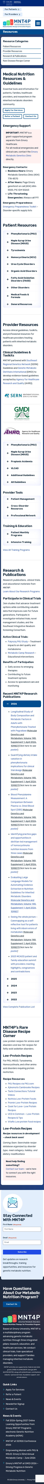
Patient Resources (12, 46)
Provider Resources (12, 51)
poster (14, 749)
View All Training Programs (16, 550)
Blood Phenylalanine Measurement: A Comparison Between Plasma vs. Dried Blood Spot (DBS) (22, 802)
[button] (38, 23)
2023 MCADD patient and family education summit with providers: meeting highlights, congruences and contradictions (24, 964)
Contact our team (15, 1169)
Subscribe (22, 1252)
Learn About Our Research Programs (21, 591)
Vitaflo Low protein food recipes (24, 1121)
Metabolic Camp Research (21, 653)
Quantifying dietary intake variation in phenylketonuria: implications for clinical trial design (24, 763)
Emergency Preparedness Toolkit (19, 206)
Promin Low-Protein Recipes (22, 1102)
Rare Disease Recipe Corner (16, 60)
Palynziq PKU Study (18, 641)
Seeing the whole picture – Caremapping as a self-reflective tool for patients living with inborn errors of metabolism (24, 924)
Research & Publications (15, 56)
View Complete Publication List (19, 1006)
